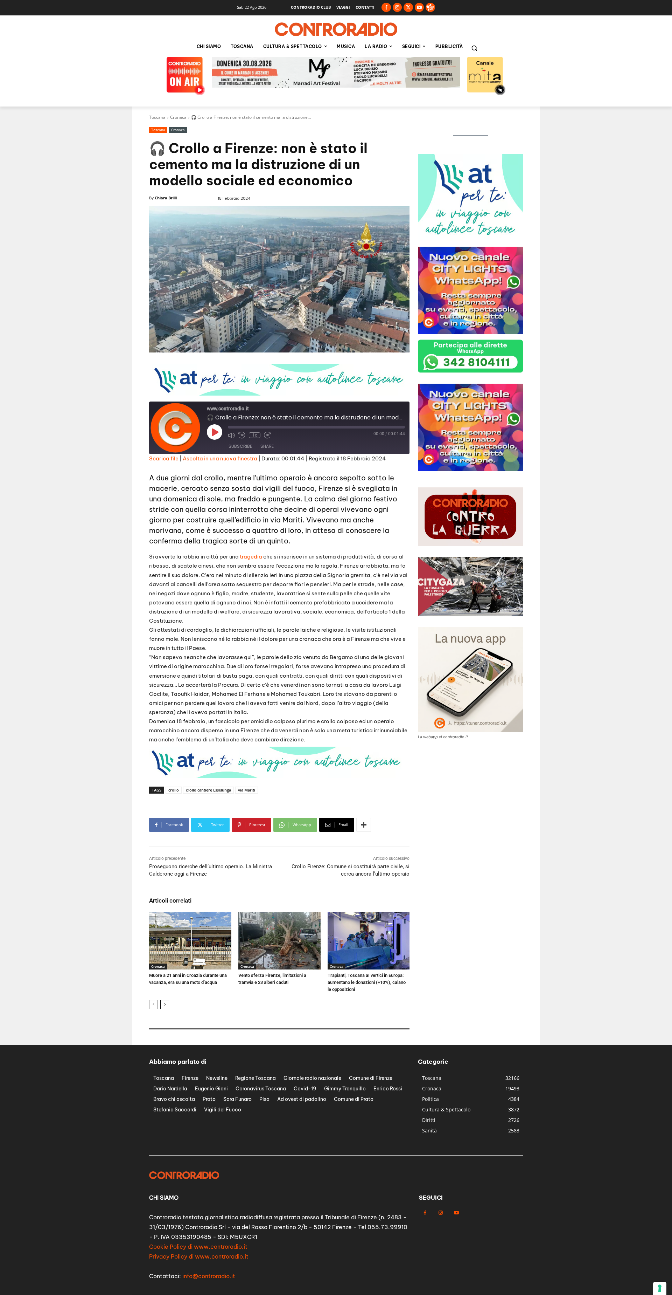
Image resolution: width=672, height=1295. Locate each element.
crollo (173, 790)
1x (254, 435)
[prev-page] (153, 1004)
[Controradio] (336, 29)
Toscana (157, 117)
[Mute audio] (231, 435)
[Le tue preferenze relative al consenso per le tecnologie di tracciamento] (659, 1288)
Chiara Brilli (166, 197)
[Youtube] (419, 7)
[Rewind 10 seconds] (241, 435)
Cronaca (178, 117)
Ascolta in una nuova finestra (220, 458)
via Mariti (246, 790)
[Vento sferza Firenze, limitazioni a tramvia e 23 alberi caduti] (279, 940)
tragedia (251, 556)
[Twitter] (408, 7)
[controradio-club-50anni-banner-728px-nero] (336, 85)
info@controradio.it (208, 1276)
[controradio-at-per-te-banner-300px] (470, 332)
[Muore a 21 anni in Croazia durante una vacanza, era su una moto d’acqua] (190, 940)
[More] (363, 825)
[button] (474, 48)
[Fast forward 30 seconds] (267, 435)
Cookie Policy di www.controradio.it (198, 1246)
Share (267, 446)
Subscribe (240, 446)
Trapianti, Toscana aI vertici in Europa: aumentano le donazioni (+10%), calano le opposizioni (367, 982)
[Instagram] (397, 7)
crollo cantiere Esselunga (208, 790)
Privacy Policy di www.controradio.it (198, 1256)
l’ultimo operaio (279, 477)
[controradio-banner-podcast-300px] (470, 239)
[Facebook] (386, 7)
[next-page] (164, 1004)
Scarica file (163, 458)
